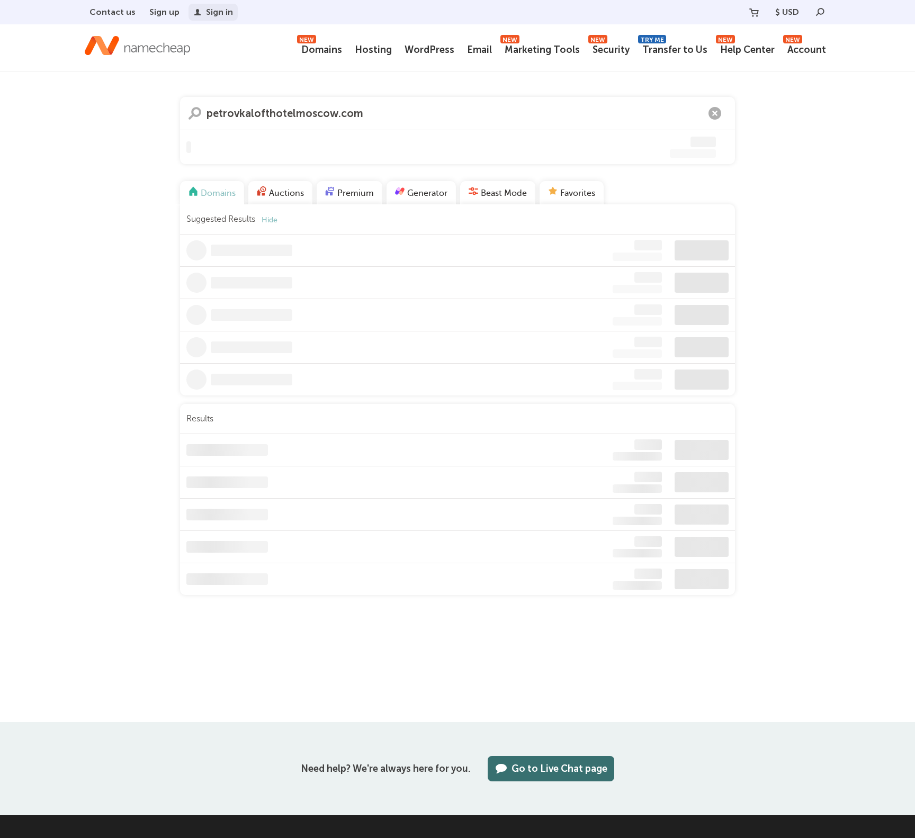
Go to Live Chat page (559, 768)
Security (610, 48)
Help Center (746, 48)
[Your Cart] (754, 12)
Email (479, 50)
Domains (320, 48)
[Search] (820, 12)
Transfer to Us (673, 48)
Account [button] (805, 48)
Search (195, 113)
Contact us (112, 12)
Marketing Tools (541, 48)
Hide (269, 220)
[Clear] (714, 113)
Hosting (373, 50)
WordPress (429, 50)
